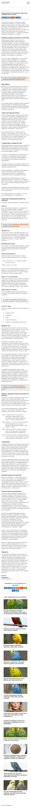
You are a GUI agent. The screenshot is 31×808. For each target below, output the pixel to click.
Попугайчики (6, 2)
